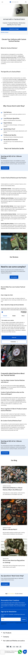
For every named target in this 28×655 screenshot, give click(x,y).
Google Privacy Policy (19, 622)
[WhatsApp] (20, 652)
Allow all (14, 337)
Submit (24, 619)
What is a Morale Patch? (10, 529)
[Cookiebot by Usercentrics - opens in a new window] (21, 312)
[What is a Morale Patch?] (14, 512)
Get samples (14, 277)
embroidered (21, 79)
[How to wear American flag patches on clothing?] (14, 547)
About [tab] (23, 315)
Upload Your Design (14, 29)
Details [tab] (14, 315)
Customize (13, 341)
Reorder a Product (4, 32)
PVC (16, 79)
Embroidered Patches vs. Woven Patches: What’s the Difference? (12, 489)
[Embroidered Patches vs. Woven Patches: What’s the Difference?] (14, 474)
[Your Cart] (25, 2)
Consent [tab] (5, 315)
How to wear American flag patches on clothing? (14, 561)
